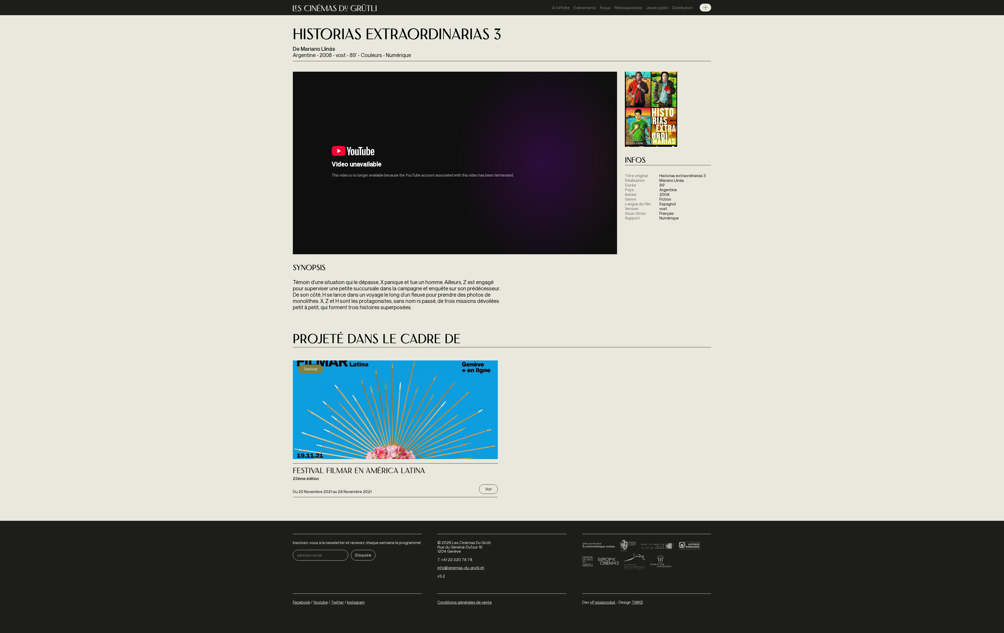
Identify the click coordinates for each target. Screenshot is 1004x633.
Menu (705, 8)
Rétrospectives (628, 7)
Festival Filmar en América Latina (359, 471)
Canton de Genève (628, 545)
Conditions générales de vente (464, 602)
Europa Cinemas (608, 561)
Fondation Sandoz (634, 561)
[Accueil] (334, 8)
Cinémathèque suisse (598, 545)
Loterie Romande (689, 545)
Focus (605, 7)
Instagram (356, 602)
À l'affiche (561, 7)
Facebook (301, 602)
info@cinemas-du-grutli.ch (460, 567)
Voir (488, 489)
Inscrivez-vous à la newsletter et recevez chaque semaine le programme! (357, 542)
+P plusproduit (602, 602)
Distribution (682, 7)
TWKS (637, 602)
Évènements (585, 7)
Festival (310, 368)
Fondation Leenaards (660, 561)
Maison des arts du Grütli (587, 561)
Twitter (337, 602)
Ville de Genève (657, 545)
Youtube (320, 602)
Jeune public (657, 7)
